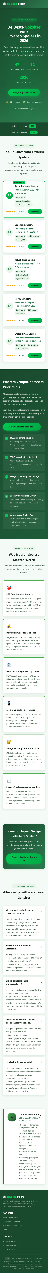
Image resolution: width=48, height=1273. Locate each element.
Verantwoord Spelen (11, 1245)
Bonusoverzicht (9, 1249)
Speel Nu (35, 211)
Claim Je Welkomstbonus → (24, 859)
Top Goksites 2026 (10, 1217)
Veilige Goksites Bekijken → (22, 426)
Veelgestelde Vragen (11, 1241)
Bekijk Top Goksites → (24, 92)
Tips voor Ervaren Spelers (13, 1225)
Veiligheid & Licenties (11, 1221)
